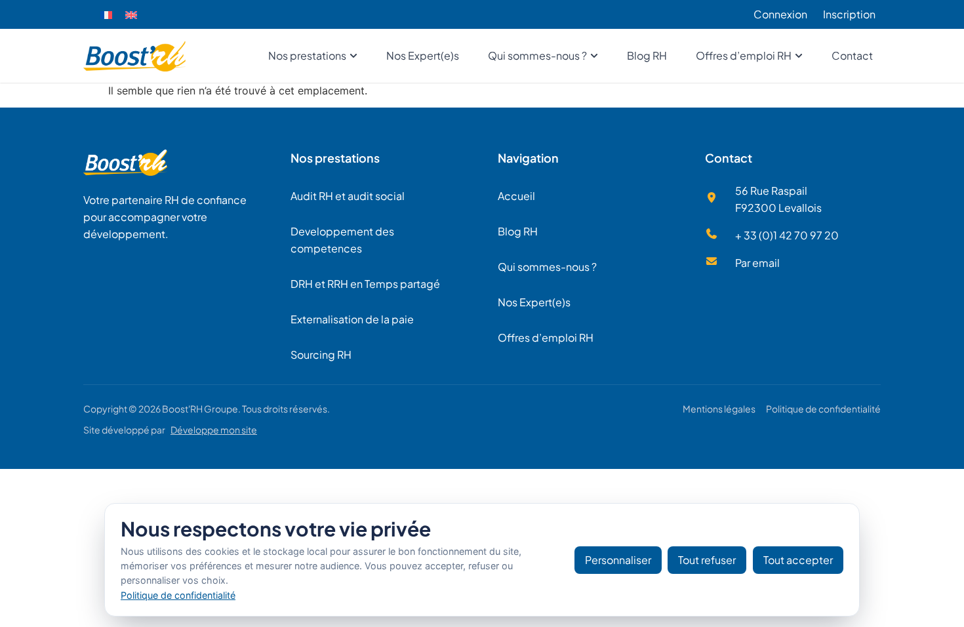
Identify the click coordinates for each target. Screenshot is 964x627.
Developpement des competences (342, 239)
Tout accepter (798, 560)
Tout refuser (707, 560)
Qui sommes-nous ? (547, 266)
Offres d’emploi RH (545, 337)
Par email (757, 263)
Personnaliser (618, 560)
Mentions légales (719, 409)
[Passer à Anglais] (131, 15)
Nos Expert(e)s (534, 302)
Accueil (516, 196)
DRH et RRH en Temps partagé (365, 284)
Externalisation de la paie (352, 319)
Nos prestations (335, 157)
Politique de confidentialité (823, 409)
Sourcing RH (321, 354)
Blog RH (518, 231)
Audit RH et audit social (348, 196)
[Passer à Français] (106, 15)
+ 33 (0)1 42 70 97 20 (787, 235)
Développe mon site (214, 429)
